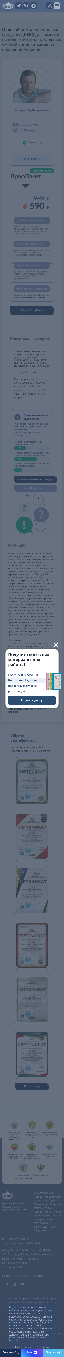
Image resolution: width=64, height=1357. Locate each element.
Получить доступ (32, 700)
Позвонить (8, 1352)
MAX (29, 1352)
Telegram (51, 1352)
